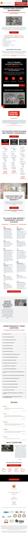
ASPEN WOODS (22, 470)
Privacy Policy (24, 507)
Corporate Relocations (14, 499)
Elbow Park (10, 469)
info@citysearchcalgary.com (16, 532)
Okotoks (9, 468)
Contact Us (14, 32)
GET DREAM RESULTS (14, 207)
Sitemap (21, 507)
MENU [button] (14, 6)
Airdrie (21, 468)
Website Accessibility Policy (23, 532)
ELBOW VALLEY (16, 471)
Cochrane (16, 468)
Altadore (16, 470)
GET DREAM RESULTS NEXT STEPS (4, 172)
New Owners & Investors (14, 498)
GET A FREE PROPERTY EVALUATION (14, 291)
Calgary (3, 468)
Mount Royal (4, 469)
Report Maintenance (21, 4)
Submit (22, 85)
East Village (22, 469)
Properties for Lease (14, 504)
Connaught (16, 469)
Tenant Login (14, 503)
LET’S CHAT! (14, 211)
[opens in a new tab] (20, 521)
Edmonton (22, 471)
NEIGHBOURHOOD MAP (15, 465)
